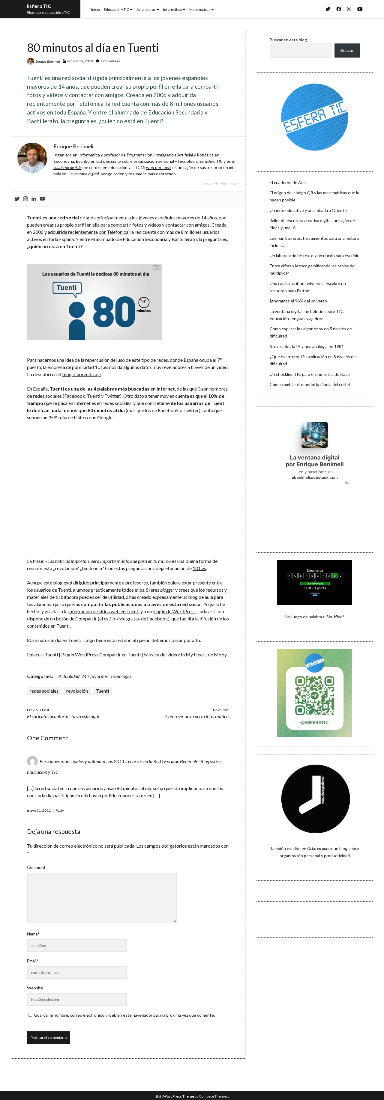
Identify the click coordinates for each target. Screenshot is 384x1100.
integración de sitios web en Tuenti (104, 611)
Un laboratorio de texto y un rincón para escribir (314, 255)
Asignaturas (146, 9)
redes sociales (44, 691)
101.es (199, 568)
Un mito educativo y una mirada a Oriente (308, 210)
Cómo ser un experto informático (197, 716)
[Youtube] (42, 199)
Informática (172, 9)
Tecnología (120, 676)
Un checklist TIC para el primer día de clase (310, 374)
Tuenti (34, 217)
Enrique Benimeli (47, 61)
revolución (77, 691)
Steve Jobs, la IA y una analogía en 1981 (307, 346)
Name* (33, 933)
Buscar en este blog (288, 39)
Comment (36, 867)
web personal (158, 167)
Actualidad (69, 676)
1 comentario (110, 61)
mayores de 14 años (196, 217)
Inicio (95, 9)
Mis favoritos (95, 676)
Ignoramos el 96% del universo (298, 300)
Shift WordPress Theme (174, 1096)
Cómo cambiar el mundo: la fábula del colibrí (310, 384)
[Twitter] (17, 199)
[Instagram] (25, 199)
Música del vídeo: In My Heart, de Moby (185, 654)
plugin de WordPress (174, 611)
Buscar (346, 50)
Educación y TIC (116, 9)
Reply (60, 810)
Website (35, 987)
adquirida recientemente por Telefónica (88, 232)
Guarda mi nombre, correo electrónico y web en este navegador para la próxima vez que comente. (124, 1015)
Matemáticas (199, 9)
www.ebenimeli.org (221, 183)
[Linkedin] (34, 199)
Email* (33, 960)
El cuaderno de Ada (288, 182)
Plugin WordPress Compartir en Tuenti (101, 654)
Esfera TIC (39, 6)
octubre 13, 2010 (80, 61)
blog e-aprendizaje (81, 374)
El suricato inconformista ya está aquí (63, 716)
